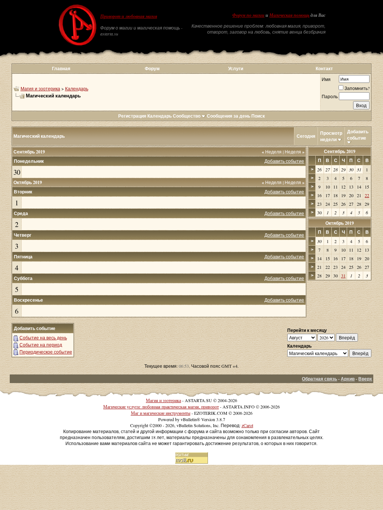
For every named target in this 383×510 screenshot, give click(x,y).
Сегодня (306, 136)
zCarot (247, 425)
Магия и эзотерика (40, 88)
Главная (61, 68)
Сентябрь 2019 (339, 151)
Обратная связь (319, 379)
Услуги (235, 68)
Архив (348, 379)
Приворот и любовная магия (128, 16)
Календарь (76, 88)
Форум (152, 68)
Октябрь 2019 (339, 223)
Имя (326, 79)
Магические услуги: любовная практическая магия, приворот (161, 407)
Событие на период (40, 345)
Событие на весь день (43, 337)
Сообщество (186, 116)
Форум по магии (248, 15)
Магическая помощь (289, 15)
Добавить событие (357, 134)
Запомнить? (357, 88)
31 (343, 276)
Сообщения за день (228, 116)
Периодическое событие (45, 352)
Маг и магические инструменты (160, 413)
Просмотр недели (331, 136)
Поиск (258, 116)
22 (367, 195)
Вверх (365, 379)
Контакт (324, 68)
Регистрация (132, 116)
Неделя (272, 152)
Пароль (330, 96)
